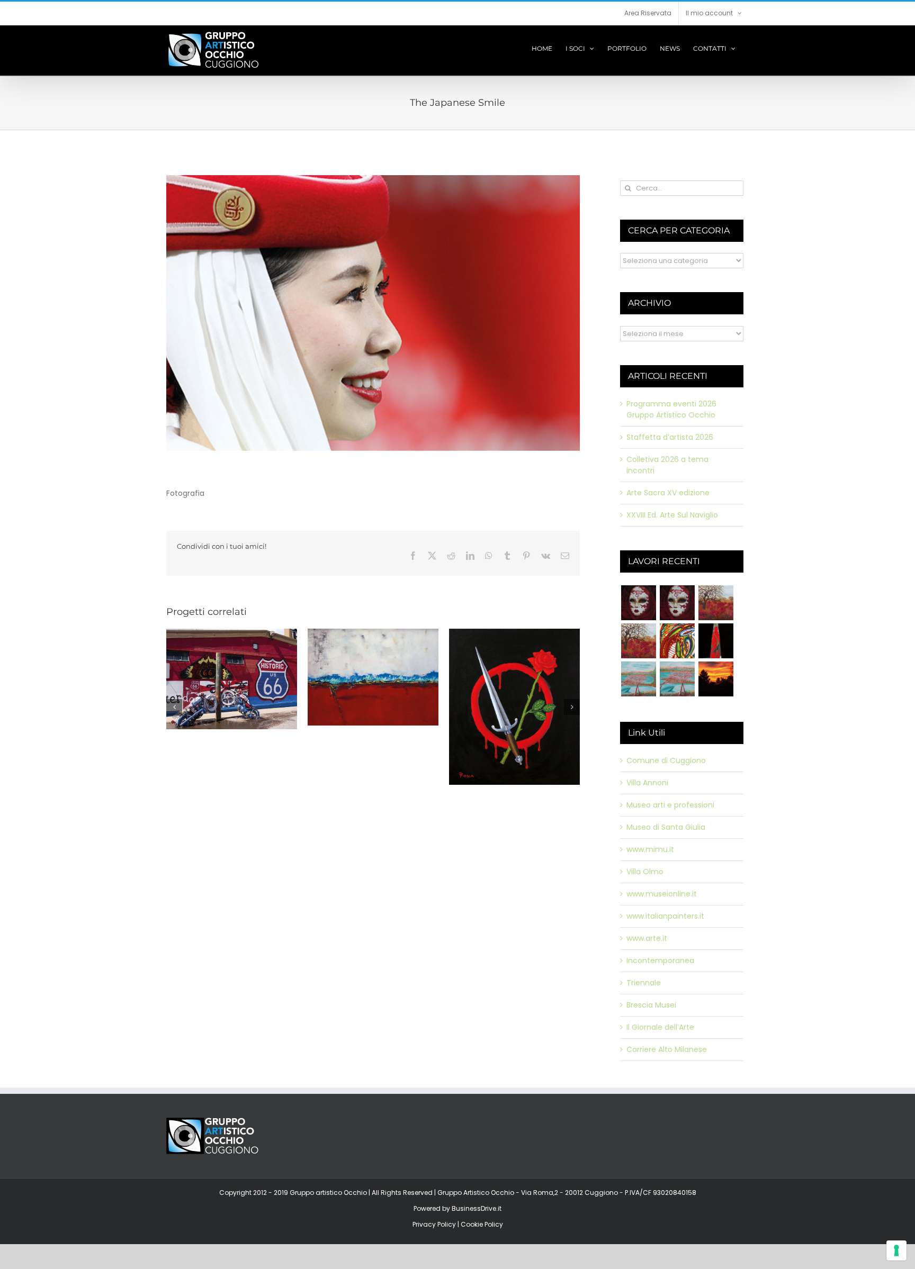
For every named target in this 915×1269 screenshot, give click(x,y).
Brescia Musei (651, 1005)
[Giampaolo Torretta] (638, 641)
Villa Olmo (644, 871)
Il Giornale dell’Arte (660, 1027)
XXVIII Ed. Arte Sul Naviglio (672, 515)
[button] (174, 722)
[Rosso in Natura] (715, 679)
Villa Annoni (647, 782)
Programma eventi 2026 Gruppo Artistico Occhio (671, 409)
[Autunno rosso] (715, 603)
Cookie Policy (482, 1224)
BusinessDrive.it (476, 1208)
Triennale (643, 982)
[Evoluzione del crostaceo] (677, 641)
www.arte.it (646, 938)
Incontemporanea (660, 960)
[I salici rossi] (638, 679)
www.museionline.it (661, 894)
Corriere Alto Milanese (666, 1049)
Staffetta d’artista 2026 (669, 437)
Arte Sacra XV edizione (668, 492)
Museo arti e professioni (670, 805)
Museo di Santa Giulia (665, 827)
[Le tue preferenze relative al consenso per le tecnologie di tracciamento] (896, 1250)
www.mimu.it (650, 849)
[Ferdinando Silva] (677, 679)
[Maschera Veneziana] (638, 603)
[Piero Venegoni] (677, 603)
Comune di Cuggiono (666, 760)
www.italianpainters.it (665, 916)
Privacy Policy (434, 1224)
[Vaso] (715, 641)
